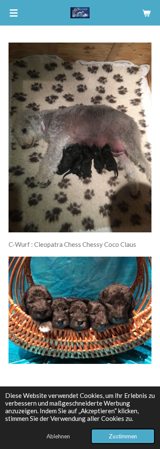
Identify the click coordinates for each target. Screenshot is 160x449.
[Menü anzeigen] (13, 12)
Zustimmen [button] (123, 436)
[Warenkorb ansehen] (146, 12)
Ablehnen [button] (58, 436)
